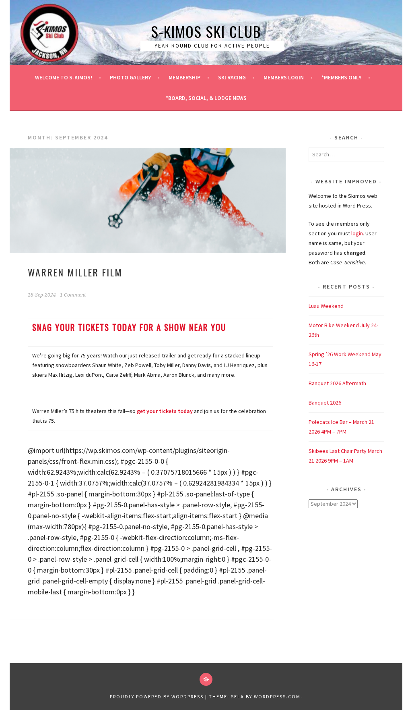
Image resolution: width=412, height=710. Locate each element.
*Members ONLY (341, 77)
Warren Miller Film (75, 272)
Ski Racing (232, 77)
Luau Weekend (326, 305)
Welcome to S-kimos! (63, 77)
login (357, 233)
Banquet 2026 (325, 402)
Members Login (284, 77)
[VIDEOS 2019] (206, 679)
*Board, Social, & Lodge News (206, 98)
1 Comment (73, 295)
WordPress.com (277, 696)
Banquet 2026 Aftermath (337, 383)
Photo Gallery (130, 77)
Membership (184, 77)
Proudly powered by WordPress (157, 696)
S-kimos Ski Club (206, 31)
